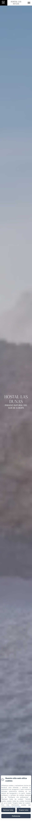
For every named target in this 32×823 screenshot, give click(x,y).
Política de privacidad (13, 807)
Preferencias (16, 816)
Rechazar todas (8, 810)
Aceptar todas (23, 810)
